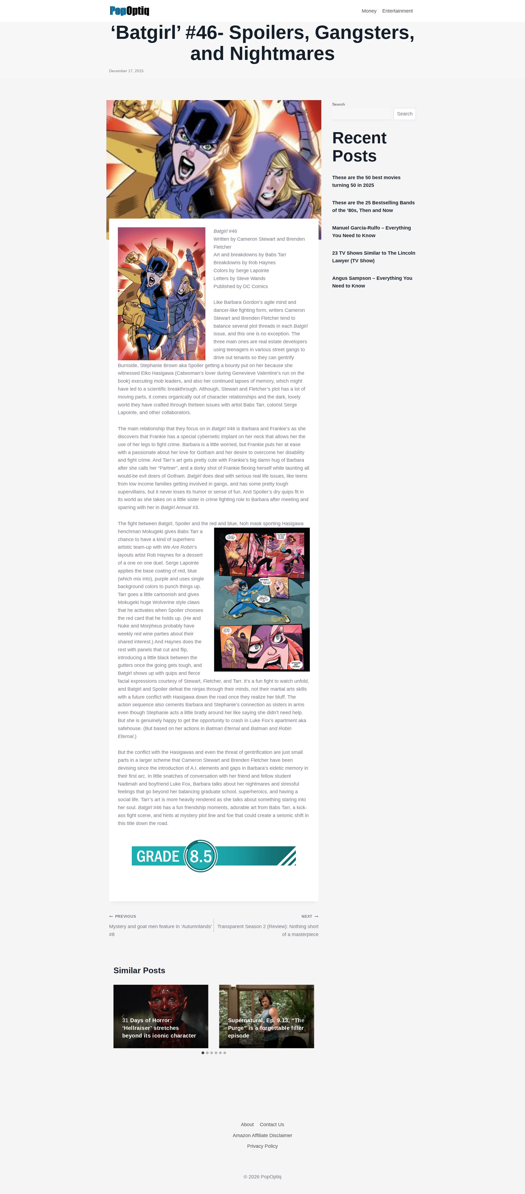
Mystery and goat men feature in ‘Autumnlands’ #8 (160, 925)
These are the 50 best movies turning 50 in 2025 (366, 181)
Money (369, 11)
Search (338, 104)
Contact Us (272, 1124)
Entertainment (397, 11)
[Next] (304, 1016)
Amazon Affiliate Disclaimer (262, 1135)
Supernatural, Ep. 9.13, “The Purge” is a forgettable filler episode (266, 1028)
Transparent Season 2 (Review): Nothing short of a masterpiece (268, 925)
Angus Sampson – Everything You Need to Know (372, 282)
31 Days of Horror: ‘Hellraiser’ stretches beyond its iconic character (159, 1028)
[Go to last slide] (123, 1016)
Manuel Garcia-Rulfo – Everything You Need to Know (371, 231)
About (247, 1124)
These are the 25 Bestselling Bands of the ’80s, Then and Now (373, 206)
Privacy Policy (262, 1146)
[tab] (203, 1052)
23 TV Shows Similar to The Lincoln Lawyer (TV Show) (373, 256)
